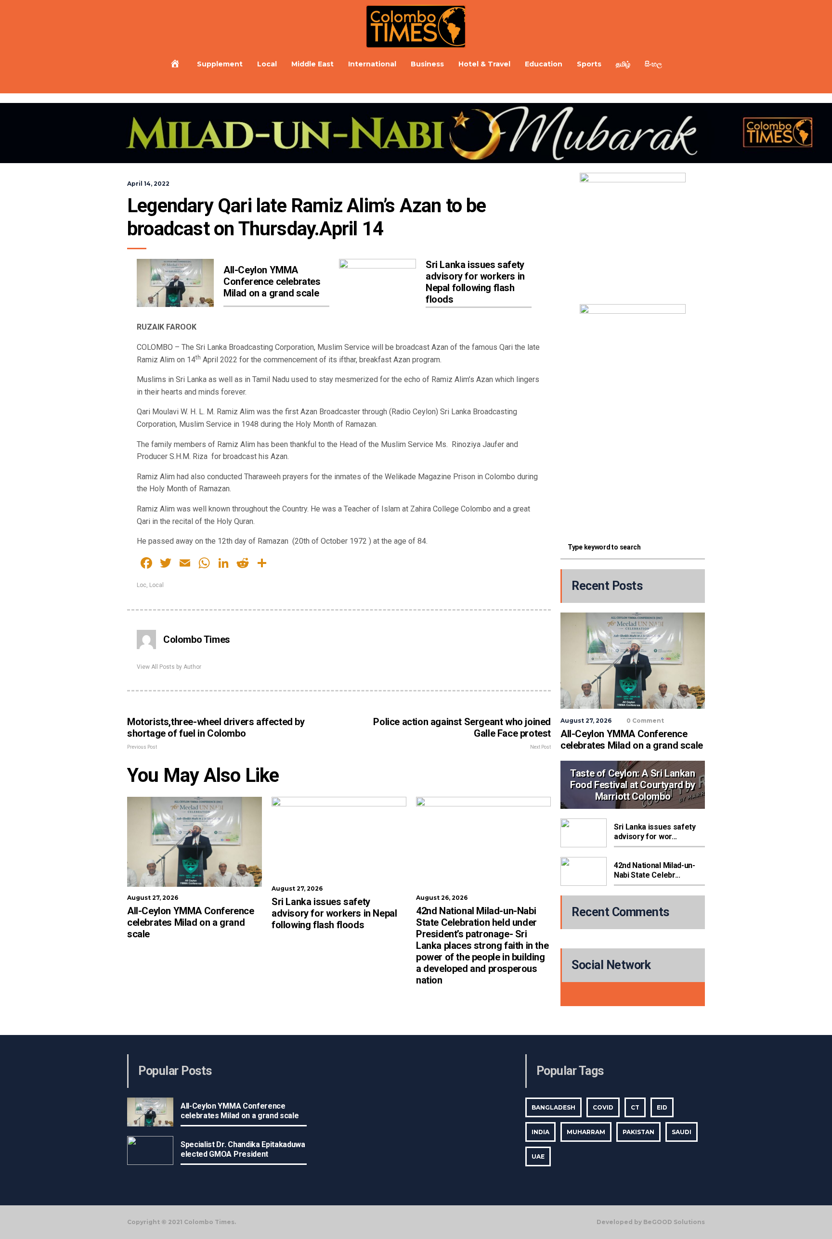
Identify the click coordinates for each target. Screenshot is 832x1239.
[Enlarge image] (673, 185)
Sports (589, 64)
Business (427, 64)
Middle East (312, 64)
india (540, 1132)
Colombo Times (196, 639)
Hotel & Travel (484, 64)
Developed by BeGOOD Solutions (651, 1222)
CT (635, 1107)
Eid (662, 1107)
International (372, 64)
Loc (141, 585)
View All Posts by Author (169, 667)
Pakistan (638, 1132)
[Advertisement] (632, 465)
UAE (538, 1156)
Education (543, 64)
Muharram (586, 1132)
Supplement (220, 64)
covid (603, 1107)
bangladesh (553, 1107)
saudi (681, 1132)
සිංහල (653, 64)
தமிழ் (623, 64)
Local (267, 64)
